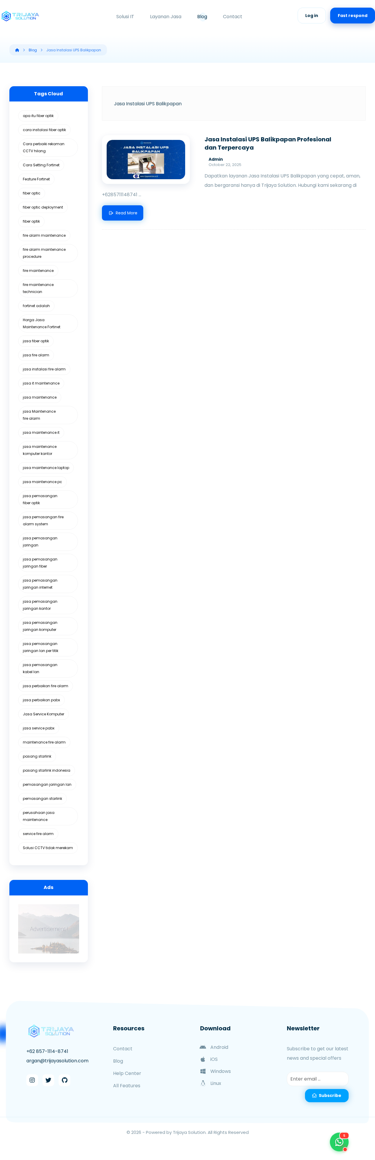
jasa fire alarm (36, 355)
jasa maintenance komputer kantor (40, 450)
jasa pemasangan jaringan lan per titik (40, 647)
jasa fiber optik (36, 340)
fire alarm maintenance (44, 235)
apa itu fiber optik (38, 115)
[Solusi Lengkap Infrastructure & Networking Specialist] (20, 16)
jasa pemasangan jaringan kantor (40, 605)
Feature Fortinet (36, 179)
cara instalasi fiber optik (44, 129)
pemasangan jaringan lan (47, 784)
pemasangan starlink (42, 798)
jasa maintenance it (41, 432)
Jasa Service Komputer (43, 714)
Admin (216, 159)
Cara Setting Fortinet (41, 164)
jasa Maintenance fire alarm (39, 415)
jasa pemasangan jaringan (40, 542)
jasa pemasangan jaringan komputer (40, 626)
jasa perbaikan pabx (41, 699)
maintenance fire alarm (44, 742)
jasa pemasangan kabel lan (40, 668)
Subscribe (330, 1095)
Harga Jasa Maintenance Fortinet (41, 323)
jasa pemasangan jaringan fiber (40, 563)
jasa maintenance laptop (46, 467)
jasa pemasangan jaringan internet (40, 584)
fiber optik (31, 221)
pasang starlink (37, 756)
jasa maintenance (40, 397)
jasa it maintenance (41, 383)
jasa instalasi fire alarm (44, 369)
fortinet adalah (36, 305)
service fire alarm (38, 833)
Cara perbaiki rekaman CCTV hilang (43, 147)
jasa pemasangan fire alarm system (43, 520)
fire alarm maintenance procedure (44, 253)
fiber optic (31, 193)
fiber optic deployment (43, 207)
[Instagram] (32, 1080)
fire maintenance (38, 270)
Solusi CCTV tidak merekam (48, 847)
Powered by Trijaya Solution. (176, 1132)
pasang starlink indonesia (46, 770)
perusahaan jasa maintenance (38, 816)
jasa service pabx (38, 728)
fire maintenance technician (38, 288)
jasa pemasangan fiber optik (40, 499)
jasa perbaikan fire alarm (45, 685)
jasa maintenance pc (42, 481)
